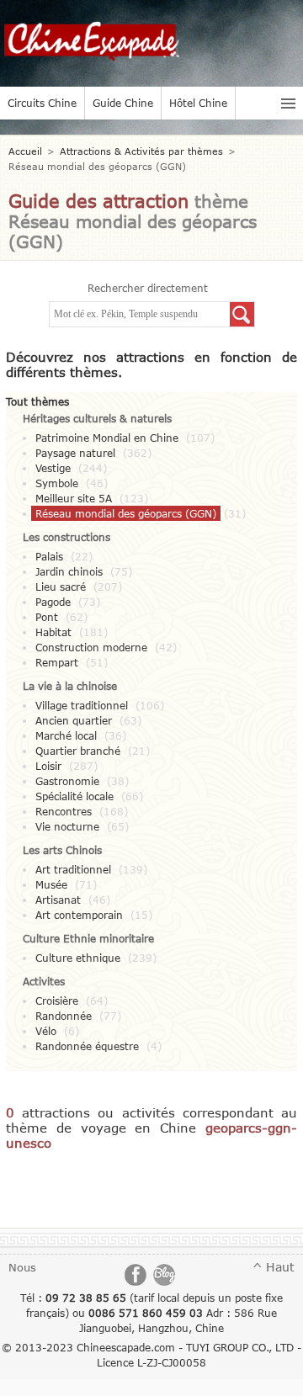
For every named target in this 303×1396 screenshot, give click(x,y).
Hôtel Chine (198, 103)
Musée (51, 884)
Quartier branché (77, 750)
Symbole (56, 483)
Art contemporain (79, 915)
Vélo (45, 1031)
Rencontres (63, 811)
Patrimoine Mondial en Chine (106, 437)
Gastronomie (67, 781)
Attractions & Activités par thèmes (141, 151)
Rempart (56, 662)
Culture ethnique (77, 957)
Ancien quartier (73, 720)
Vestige (53, 468)
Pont (46, 617)
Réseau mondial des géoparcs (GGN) (125, 513)
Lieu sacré (60, 586)
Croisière (56, 1000)
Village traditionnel (81, 705)
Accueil (25, 151)
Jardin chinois (69, 571)
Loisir (48, 766)
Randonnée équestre (87, 1046)
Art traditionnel (73, 869)
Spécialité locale (74, 796)
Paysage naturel (75, 453)
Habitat (53, 632)
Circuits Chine (42, 103)
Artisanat (58, 899)
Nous (22, 1267)
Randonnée (63, 1016)
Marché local (66, 735)
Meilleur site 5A (73, 498)
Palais (49, 556)
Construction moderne (91, 647)
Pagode (53, 602)
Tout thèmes (37, 401)
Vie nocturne (67, 826)
